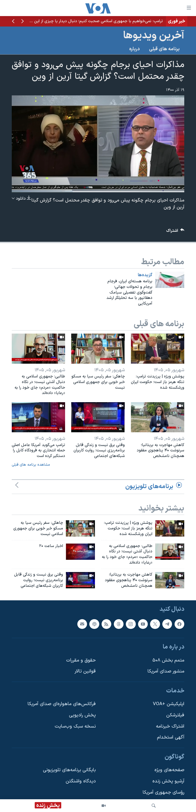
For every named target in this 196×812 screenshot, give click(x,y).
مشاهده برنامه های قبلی (31, 464)
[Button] (175, 232)
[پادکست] (94, 624)
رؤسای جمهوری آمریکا (163, 792)
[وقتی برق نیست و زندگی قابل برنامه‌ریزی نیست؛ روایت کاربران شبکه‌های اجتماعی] (98, 417)
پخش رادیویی (82, 715)
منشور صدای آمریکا (166, 671)
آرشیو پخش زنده (168, 781)
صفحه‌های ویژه (169, 770)
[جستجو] (153, 805)
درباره (134, 49)
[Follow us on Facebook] (179, 624)
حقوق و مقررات (81, 660)
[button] (22, 21)
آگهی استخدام (170, 737)
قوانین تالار (85, 671)
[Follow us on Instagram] (131, 624)
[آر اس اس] (106, 624)
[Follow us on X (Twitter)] (155, 624)
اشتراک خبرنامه (170, 726)
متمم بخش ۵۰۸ (168, 660)
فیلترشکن (175, 715)
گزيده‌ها (145, 275)
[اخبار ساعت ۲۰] (80, 551)
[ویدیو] (103, 805)
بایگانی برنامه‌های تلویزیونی (69, 770)
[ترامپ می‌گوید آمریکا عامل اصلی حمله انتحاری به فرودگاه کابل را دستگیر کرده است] (38, 417)
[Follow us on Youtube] (143, 624)
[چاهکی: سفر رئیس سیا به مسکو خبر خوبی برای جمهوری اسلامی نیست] (98, 349)
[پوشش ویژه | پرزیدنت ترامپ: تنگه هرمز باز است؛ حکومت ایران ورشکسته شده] (157, 349)
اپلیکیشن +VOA (168, 704)
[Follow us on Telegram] (167, 624)
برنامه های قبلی (164, 49)
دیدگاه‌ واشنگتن (81, 781)
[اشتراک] (82, 624)
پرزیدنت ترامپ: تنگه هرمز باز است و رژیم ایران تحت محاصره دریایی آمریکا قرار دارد (94, 21)
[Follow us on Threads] (119, 624)
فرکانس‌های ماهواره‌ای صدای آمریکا (62, 704)
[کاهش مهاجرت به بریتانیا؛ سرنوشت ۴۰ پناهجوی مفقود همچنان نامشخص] (157, 417)
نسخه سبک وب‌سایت (75, 726)
